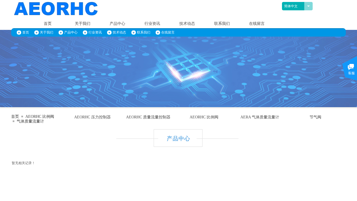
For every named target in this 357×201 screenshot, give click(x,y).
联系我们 (222, 23)
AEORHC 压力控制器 (92, 117)
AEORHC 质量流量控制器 (148, 117)
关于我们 (82, 23)
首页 (48, 23)
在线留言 (257, 23)
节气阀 (315, 117)
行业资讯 (152, 23)
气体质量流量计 (30, 121)
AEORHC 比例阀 (204, 117)
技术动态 (187, 23)
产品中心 (117, 23)
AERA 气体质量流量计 (259, 117)
